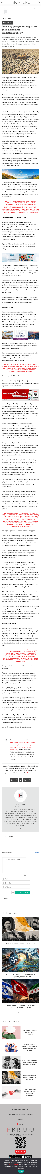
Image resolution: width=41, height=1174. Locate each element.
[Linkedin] (20, 780)
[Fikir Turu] (6, 12)
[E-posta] (29, 780)
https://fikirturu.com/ (20, 806)
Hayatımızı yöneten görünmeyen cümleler (30, 1032)
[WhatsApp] (25, 780)
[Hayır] (39, 1166)
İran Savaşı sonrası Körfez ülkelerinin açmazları (20, 945)
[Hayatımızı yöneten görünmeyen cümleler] (11, 1032)
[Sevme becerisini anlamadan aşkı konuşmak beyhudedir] (11, 1092)
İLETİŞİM (20, 1119)
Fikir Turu (6, 18)
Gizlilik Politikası (13, 1164)
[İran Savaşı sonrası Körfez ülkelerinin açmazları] (20, 929)
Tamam (21, 1171)
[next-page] (21, 1012)
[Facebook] (16, 780)
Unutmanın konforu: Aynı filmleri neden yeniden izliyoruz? (29, 1062)
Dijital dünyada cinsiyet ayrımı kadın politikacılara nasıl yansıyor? (29, 1047)
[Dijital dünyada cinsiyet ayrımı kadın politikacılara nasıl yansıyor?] (11, 1047)
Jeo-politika (7, 23)
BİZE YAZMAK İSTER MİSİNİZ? (20, 1109)
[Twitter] (12, 780)
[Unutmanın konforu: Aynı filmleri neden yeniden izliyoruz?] (11, 1062)
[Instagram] (20, 828)
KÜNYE (21, 1124)
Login (37, 852)
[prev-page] (18, 1012)
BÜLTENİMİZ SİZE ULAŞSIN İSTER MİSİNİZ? (20, 1114)
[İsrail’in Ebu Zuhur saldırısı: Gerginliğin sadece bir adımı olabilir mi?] (20, 991)
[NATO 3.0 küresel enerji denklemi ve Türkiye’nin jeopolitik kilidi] (20, 960)
